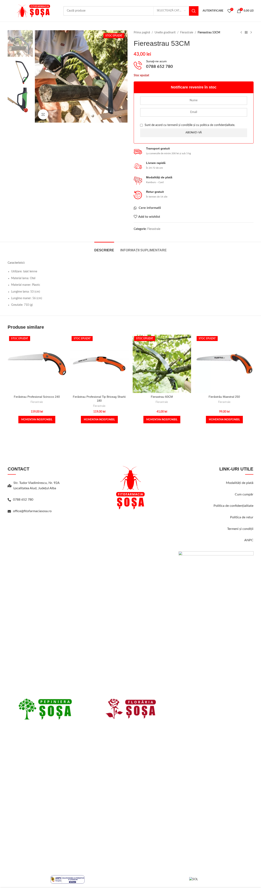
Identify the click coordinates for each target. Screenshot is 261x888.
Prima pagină (142, 32)
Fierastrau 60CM (162, 396)
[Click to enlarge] (43, 114)
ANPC (248, 540)
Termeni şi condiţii (240, 528)
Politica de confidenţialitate (233, 505)
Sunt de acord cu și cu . (189, 125)
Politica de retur (241, 517)
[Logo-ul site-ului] (33, 10)
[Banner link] (45, 709)
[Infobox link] (194, 65)
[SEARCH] (193, 11)
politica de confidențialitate (217, 125)
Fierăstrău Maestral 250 (224, 396)
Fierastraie (186, 32)
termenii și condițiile (180, 125)
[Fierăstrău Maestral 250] (224, 364)
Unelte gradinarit (165, 32)
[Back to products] (246, 32)
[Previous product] (241, 32)
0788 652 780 (23, 499)
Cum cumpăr (244, 494)
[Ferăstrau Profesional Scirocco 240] (37, 364)
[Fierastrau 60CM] (162, 364)
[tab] (104, 248)
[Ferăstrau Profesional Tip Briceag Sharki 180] (99, 364)
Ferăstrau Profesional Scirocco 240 (37, 396)
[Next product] (251, 32)
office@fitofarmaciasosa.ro (32, 511)
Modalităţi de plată (239, 483)
